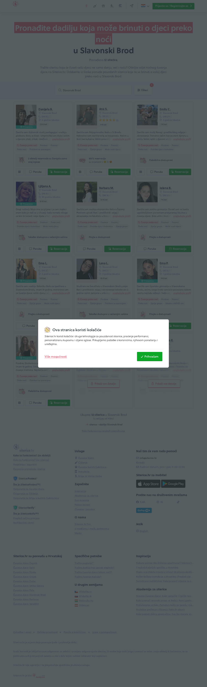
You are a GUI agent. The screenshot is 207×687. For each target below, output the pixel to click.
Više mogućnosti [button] (56, 356)
